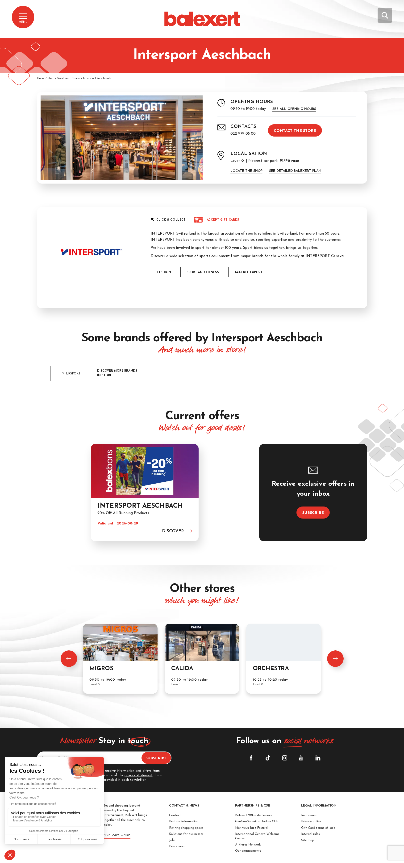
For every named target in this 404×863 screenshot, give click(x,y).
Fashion (164, 272)
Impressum (309, 815)
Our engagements (248, 850)
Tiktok (268, 758)
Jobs (172, 840)
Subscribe (313, 513)
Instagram (284, 758)
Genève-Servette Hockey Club (256, 821)
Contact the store (295, 131)
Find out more (117, 835)
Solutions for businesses (186, 834)
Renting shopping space (186, 827)
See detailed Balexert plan (295, 171)
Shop (51, 78)
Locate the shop (246, 171)
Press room (177, 846)
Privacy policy (311, 821)
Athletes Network (248, 844)
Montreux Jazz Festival (251, 827)
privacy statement (139, 775)
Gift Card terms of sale (318, 827)
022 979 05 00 (243, 134)
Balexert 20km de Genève (253, 815)
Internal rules (310, 834)
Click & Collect (171, 220)
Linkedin (318, 758)
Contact (175, 815)
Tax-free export (248, 272)
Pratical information (183, 821)
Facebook (251, 758)
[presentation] (69, 658)
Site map (307, 840)
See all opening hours (294, 109)
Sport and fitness (68, 78)
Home (41, 78)
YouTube (301, 758)
